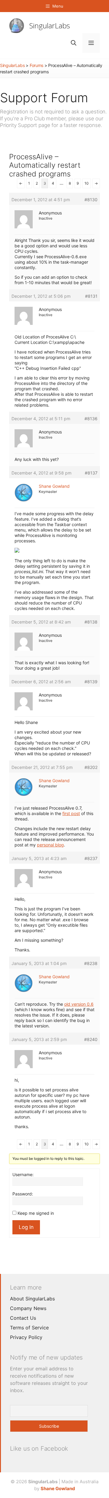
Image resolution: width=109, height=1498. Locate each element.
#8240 (90, 1039)
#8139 (90, 681)
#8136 (90, 418)
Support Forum (44, 97)
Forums (36, 65)
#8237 (90, 858)
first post (71, 813)
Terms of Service (29, 1328)
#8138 (90, 621)
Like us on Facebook (39, 1448)
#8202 (90, 767)
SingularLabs (49, 25)
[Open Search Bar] (73, 43)
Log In (26, 1227)
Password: (22, 1193)
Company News (28, 1308)
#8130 (90, 199)
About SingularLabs (32, 1299)
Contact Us (23, 1318)
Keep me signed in (36, 1213)
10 (86, 183)
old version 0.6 (79, 1004)
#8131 (91, 296)
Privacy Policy (26, 1337)
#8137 (91, 472)
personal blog (50, 844)
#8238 (90, 963)
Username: (23, 1174)
